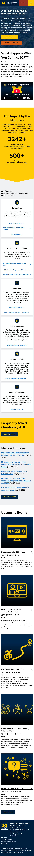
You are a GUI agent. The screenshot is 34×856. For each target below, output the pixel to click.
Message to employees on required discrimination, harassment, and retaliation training (16, 464)
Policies (4, 838)
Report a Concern (11, 42)
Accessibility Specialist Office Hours (14, 788)
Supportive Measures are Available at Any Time (14, 264)
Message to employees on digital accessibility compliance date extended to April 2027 (16, 481)
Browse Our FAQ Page (9, 434)
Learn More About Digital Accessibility (15, 378)
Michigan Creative (14, 850)
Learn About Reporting (15, 307)
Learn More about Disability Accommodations (16, 274)
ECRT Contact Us (15, 234)
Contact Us (13, 836)
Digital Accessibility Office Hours (13, 552)
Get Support (9, 37)
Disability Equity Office (15, 223)
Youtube (4, 844)
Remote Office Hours (8, 842)
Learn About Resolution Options (16, 345)
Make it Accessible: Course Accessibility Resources (11, 610)
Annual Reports (6, 840)
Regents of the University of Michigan (16, 848)
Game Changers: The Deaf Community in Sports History (15, 730)
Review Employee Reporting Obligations (15, 312)
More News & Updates (9, 496)
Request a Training (16, 409)
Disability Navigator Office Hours (13, 669)
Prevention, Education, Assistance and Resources (13, 228)
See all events (8, 812)
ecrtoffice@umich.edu (16, 834)
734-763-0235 (14, 832)
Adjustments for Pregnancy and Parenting (15, 270)
